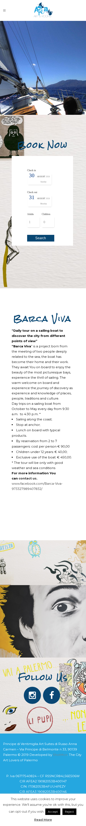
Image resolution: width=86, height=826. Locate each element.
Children (46, 214)
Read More (43, 820)
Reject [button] (69, 811)
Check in (31, 170)
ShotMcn (60, 755)
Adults (30, 214)
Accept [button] (53, 811)
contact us (28, 478)
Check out (32, 192)
